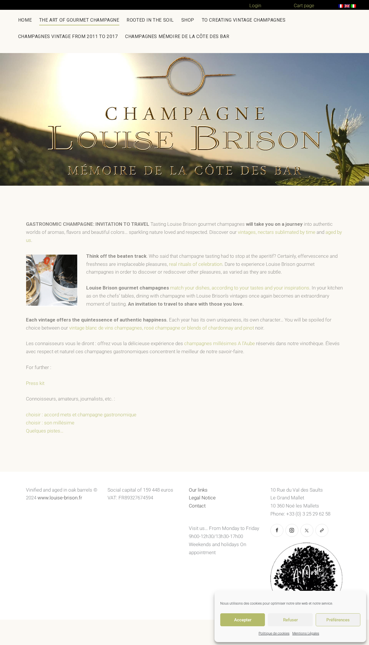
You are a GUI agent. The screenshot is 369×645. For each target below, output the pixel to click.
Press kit (35, 383)
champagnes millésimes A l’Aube (219, 343)
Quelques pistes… (44, 431)
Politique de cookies (274, 633)
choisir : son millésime (50, 423)
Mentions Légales (305, 633)
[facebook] (276, 530)
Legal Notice (202, 498)
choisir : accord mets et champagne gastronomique (81, 415)
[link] (321, 530)
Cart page (304, 5)
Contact (197, 506)
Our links (198, 490)
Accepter (242, 620)
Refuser (290, 620)
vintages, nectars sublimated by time (277, 232)
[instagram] (291, 530)
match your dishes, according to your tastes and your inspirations (239, 288)
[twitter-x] (306, 530)
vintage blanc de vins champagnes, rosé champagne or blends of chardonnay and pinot (161, 328)
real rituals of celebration (195, 264)
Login (255, 5)
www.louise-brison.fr (59, 498)
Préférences (338, 620)
